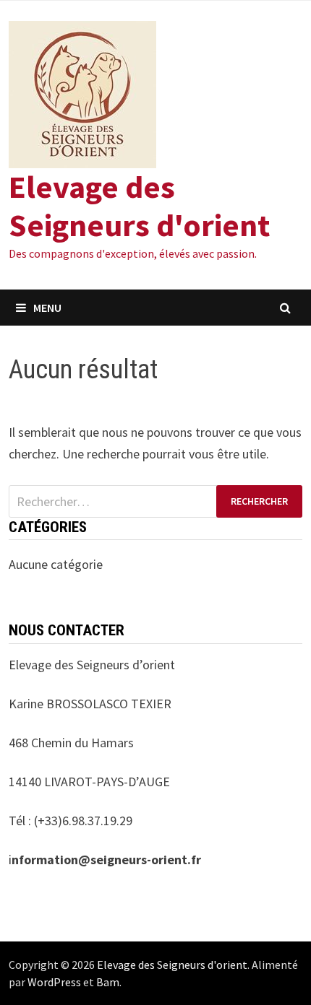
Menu (47, 307)
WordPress (54, 982)
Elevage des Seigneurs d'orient (139, 206)
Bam (107, 982)
